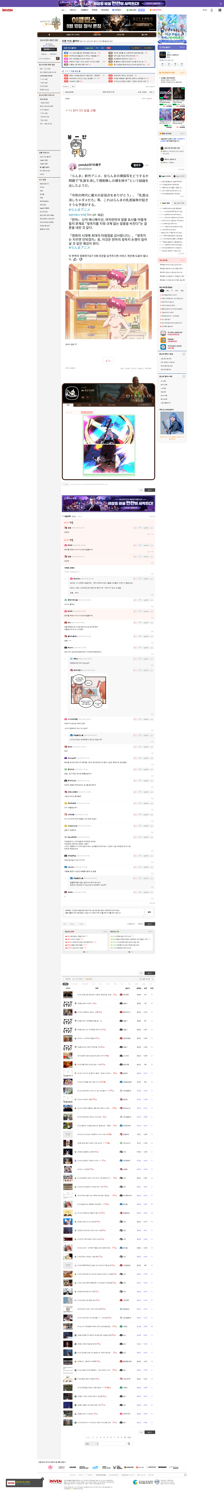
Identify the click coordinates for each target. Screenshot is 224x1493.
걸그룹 (42, 194)
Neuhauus (126, 1309)
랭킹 (90, 405)
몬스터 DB (164, 395)
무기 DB (163, 381)
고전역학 (126, 1300)
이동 (152, 534)
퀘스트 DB (164, 399)
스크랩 (127, 368)
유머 (93, 984)
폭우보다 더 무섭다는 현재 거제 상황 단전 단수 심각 (98, 1422)
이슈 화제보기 (148, 48)
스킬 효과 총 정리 (166, 359)
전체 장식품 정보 (166, 369)
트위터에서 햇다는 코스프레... (90, 1117)
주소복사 (66, 484)
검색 (57, 58)
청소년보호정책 (113, 1475)
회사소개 (72, 1475)
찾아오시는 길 (141, 1475)
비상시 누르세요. (86, 1414)
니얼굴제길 (126, 1265)
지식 (122, 984)
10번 (87, 412)
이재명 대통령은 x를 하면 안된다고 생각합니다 (96, 1108)
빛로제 (125, 1073)
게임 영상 (43, 204)
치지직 (42, 187)
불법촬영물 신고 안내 (128, 1475)
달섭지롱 (126, 1064)
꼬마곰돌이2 (127, 1091)
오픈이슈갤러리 (150, 86)
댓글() (149, 98)
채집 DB (163, 392)
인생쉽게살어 (127, 1082)
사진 (129, 984)
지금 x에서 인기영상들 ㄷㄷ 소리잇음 (92, 1318)
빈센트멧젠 (126, 1126)
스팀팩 (125, 1169)
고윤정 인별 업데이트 (87, 1344)
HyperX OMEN (44, 208)
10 (125, 1437)
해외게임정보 (44, 201)
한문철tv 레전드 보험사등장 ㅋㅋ (91, 1387)
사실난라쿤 (126, 1379)
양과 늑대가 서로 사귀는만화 (90, 1309)
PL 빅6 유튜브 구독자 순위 (89, 1239)
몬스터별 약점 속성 (167, 366)
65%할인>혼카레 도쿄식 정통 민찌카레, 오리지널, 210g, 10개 (172, 268)
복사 (73, 86)
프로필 (79, 405)
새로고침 (152, 516)
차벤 (41, 191)
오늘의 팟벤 (43, 164)
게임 (115, 984)
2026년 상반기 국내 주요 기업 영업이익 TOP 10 (96, 1178)
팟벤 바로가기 (44, 184)
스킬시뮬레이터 (165, 403)
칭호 (100, 405)
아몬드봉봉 (126, 1038)
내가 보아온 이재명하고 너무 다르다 (92, 1134)
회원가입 (44, 54)
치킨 (124, 1152)
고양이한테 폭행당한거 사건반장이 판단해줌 (95, 1283)
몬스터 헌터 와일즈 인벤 (49, 40)
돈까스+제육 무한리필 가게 (89, 1047)
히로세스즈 (126, 1108)
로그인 (205, 10)
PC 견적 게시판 (45, 170)
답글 (148, 534)
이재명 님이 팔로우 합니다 (89, 1213)
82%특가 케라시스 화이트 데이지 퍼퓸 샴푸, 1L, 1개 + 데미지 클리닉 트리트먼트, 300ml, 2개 (172, 272)
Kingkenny (126, 1213)
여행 (41, 198)
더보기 (92, 397)
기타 (150, 984)
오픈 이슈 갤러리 (45, 157)
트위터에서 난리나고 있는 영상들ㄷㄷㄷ (93, 1091)
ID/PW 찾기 (53, 54)
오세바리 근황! (85, 1099)
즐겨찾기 (90, 979)
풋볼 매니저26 (44, 229)
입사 (124, 1335)
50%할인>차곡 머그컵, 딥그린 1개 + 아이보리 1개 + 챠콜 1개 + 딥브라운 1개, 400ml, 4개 (172, 265)
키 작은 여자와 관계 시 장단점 (90, 1396)
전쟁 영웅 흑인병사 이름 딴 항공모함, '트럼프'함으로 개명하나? (101, 995)
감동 (143, 984)
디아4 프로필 (111, 405)
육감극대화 (69, 92)
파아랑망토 (126, 1160)
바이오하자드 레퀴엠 (46, 222)
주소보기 (66, 86)
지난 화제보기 (135, 48)
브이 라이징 (43, 211)
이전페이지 (131, 924)
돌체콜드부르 (127, 1361)
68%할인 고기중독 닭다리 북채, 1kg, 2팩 (172, 280)
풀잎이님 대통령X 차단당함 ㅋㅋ (91, 1204)
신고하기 (133, 368)
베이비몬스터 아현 (86, 1291)
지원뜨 (125, 1326)
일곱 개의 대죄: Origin (47, 215)
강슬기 (125, 1003)
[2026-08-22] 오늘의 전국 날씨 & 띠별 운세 (94, 1265)
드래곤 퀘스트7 (45, 225)
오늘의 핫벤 (43, 160)
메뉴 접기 (145, 404)
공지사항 (150, 1475)
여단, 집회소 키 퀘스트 (168, 362)
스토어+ (182, 73)
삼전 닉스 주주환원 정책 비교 (90, 1029)
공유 (122, 368)
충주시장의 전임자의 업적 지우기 (91, 1056)
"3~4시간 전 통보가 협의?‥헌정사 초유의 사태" (96, 1073)
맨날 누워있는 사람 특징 (88, 1256)
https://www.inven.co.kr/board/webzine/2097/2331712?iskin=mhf (89, 484)
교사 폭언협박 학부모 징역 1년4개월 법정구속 (95, 1326)
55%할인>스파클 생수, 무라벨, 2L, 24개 (172, 276)
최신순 (80, 516)
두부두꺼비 (126, 1414)
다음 (128, 1437)
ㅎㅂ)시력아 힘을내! (87, 1038)
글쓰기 (150, 973)
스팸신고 (141, 368)
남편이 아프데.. (85, 1003)
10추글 (80, 979)
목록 (143, 98)
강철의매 (126, 1134)
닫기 (42, 1479)
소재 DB (163, 388)
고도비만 (126, 1056)
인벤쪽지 (83, 397)
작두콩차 (126, 995)
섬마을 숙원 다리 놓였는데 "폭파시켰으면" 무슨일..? (98, 1353)
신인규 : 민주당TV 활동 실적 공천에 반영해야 (95, 1248)
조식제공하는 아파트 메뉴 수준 (90, 1187)
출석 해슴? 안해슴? (86, 1379)
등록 (149, 912)
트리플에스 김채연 (86, 1152)
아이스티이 (126, 1143)
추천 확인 (148, 368)
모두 (91, 412)
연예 (85, 984)
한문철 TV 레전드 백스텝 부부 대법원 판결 (94, 1335)
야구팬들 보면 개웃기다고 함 (90, 1082)
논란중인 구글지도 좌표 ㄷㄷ (90, 1160)
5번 (83, 412)
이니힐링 (87, 397)
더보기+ (105, 931)
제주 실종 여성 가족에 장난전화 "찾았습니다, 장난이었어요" (100, 1195)
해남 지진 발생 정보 (87, 1300)
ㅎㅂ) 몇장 (83, 1169)
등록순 (74, 516)
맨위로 (140, 924)
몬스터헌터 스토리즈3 (47, 218)
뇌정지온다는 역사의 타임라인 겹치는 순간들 (95, 1274)
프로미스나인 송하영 (87, 1222)
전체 (65, 984)
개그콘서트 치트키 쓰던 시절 (90, 1230)
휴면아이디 (126, 1012)
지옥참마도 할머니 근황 (88, 1012)
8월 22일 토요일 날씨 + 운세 (89, 1064)
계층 (136, 984)
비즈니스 (81, 1475)
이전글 (81, 924)
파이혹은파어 (127, 1195)
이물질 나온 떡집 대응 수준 (89, 1405)
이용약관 (89, 1475)
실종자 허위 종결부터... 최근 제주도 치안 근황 (96, 1370)
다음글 (71, 924)
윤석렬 (125, 1204)
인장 (68, 405)
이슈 (74, 984)
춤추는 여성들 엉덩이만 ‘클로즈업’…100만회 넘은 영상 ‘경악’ (101, 1126)
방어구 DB (164, 385)
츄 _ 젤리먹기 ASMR (87, 1361)
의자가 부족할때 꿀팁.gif (88, 1021)
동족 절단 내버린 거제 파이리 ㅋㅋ (92, 1143)
